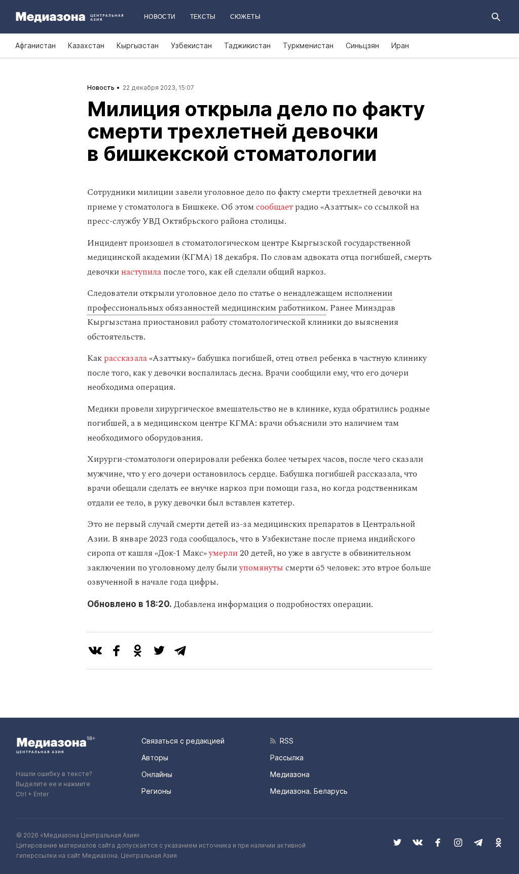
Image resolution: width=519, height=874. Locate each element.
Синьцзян (362, 45)
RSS (284, 740)
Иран (400, 45)
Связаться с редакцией (183, 740)
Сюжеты (245, 16)
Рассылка (287, 757)
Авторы (154, 757)
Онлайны (156, 774)
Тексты (203, 16)
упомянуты (262, 568)
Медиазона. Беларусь (309, 791)
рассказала (126, 358)
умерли (224, 553)
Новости (160, 16)
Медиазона (290, 774)
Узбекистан (191, 45)
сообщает (275, 207)
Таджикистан (247, 45)
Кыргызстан (138, 45)
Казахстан (86, 45)
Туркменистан (308, 45)
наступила (142, 272)
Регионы (156, 791)
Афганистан (35, 45)
